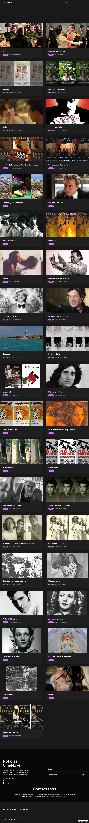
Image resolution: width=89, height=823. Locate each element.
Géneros (9, 809)
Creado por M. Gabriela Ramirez (16, 819)
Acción (25, 16)
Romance (45, 16)
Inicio (4, 809)
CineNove (5, 819)
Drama (13, 16)
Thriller (39, 16)
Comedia (19, 16)
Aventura (2, 16)
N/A (8, 16)
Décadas (14, 809)
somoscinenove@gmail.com (60, 796)
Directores (25, 809)
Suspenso (32, 16)
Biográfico (53, 16)
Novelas (20, 809)
